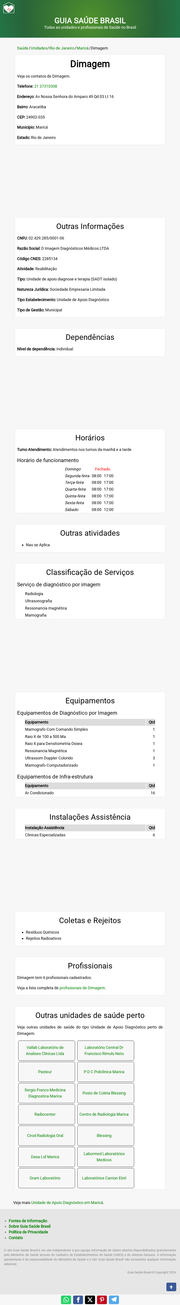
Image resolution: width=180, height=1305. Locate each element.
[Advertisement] (90, 186)
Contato (16, 1237)
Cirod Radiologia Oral (45, 1135)
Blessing (104, 1135)
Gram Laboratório (45, 1178)
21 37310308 (45, 86)
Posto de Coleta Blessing (104, 1093)
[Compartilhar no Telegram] (114, 1300)
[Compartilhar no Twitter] (90, 1300)
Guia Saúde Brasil (90, 20)
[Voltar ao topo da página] (171, 1286)
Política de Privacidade (28, 1232)
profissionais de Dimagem (82, 988)
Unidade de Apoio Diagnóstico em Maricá (67, 1202)
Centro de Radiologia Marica (104, 1114)
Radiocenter (45, 1114)
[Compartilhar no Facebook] (78, 1300)
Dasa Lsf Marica (45, 1156)
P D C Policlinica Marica (104, 1071)
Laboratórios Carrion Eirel (104, 1178)
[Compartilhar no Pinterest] (102, 1300)
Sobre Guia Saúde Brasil (29, 1226)
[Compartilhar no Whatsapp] (66, 1300)
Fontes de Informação (28, 1220)
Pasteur (45, 1071)
